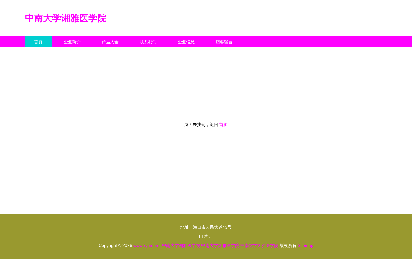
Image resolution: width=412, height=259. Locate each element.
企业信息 (186, 41)
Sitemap (305, 245)
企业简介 (72, 41)
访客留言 (224, 41)
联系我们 (148, 41)
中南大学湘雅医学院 (65, 18)
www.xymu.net (147, 245)
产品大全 (110, 41)
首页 (38, 41)
